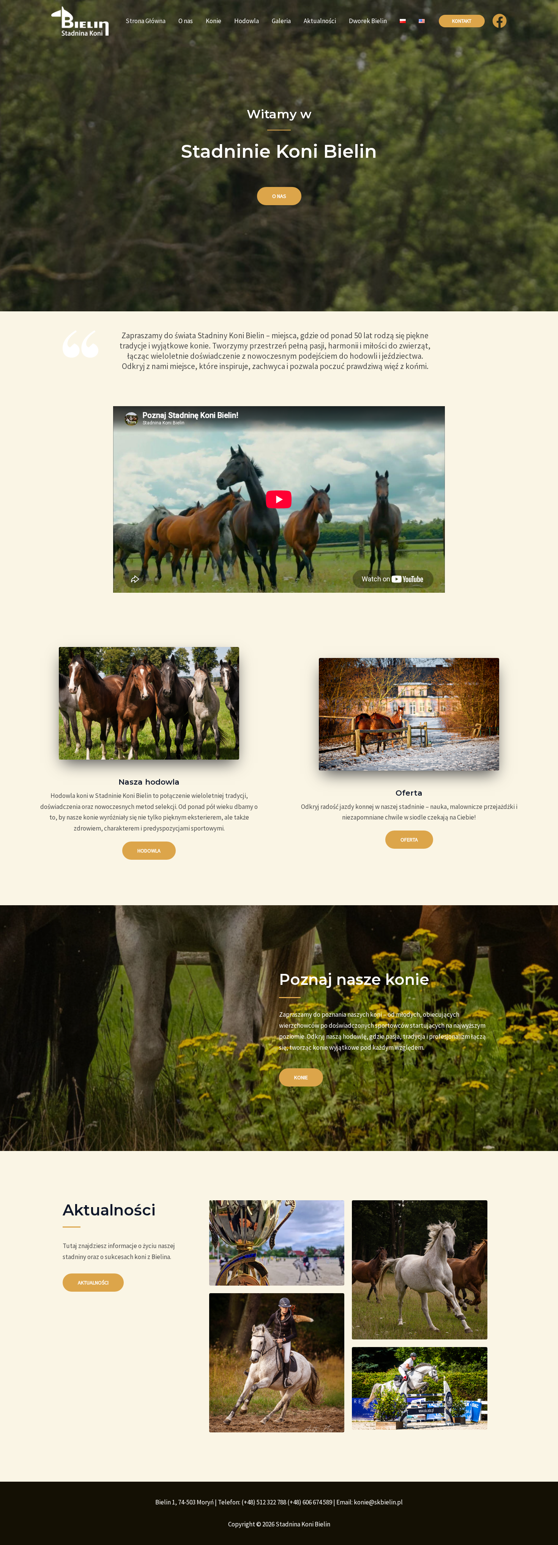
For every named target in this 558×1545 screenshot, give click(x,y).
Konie (213, 21)
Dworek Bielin (368, 21)
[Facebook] (499, 21)
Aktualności (320, 21)
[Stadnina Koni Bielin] (80, 20)
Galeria (281, 21)
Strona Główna (146, 21)
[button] (462, 21)
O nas (185, 21)
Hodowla (246, 21)
